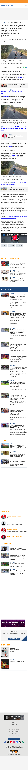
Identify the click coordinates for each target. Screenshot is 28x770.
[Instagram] (14, 742)
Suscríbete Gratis (14, 638)
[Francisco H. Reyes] (4, 136)
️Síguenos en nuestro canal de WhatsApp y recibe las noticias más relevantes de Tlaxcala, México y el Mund (14, 128)
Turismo (4, 245)
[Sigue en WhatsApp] (24, 67)
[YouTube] (11, 742)
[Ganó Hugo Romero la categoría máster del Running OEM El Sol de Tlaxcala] (5, 549)
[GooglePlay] (23, 742)
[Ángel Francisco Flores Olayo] (3, 537)
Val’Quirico (20, 77)
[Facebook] (5, 742)
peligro (10, 146)
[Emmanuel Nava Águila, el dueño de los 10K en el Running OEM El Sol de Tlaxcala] (5, 572)
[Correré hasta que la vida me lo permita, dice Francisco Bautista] (5, 279)
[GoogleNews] (17, 742)
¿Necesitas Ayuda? (14, 739)
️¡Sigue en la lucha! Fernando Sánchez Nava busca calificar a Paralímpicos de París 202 (13, 91)
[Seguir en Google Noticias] (26, 67)
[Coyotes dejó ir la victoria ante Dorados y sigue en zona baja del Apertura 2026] (5, 564)
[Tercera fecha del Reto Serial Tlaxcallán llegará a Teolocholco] (5, 347)
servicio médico (14, 155)
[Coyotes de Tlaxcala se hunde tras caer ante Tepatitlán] (5, 359)
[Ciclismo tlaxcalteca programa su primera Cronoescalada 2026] (5, 372)
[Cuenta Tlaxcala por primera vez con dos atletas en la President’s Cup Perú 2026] (5, 318)
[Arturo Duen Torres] (3, 523)
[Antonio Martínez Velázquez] (3, 516)
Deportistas (19, 245)
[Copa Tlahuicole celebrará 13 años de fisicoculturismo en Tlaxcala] (5, 301)
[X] (8, 742)
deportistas (6, 96)
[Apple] (20, 742)
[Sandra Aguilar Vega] (3, 530)
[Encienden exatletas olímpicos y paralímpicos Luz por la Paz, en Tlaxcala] (5, 272)
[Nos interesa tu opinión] (14, 717)
